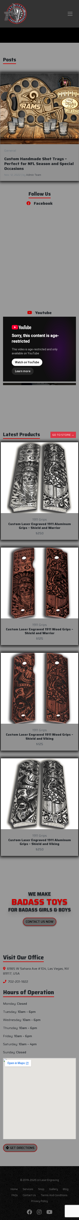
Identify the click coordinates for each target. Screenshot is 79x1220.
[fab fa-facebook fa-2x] (29, 1212)
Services (28, 1189)
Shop (41, 1189)
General (10, 150)
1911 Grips (39, 519)
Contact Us (29, 1195)
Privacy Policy (39, 1201)
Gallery (53, 1189)
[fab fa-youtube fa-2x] (49, 1212)
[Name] (70, 14)
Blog (65, 1189)
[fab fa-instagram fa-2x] (39, 1212)
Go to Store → (63, 435)
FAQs (15, 1195)
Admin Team (33, 175)
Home (14, 1189)
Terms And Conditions (54, 1195)
